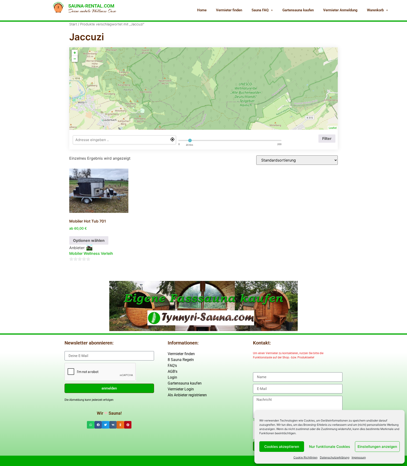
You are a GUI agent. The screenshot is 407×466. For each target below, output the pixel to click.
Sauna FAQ (260, 10)
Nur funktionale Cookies (329, 446)
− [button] (74, 58)
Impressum (359, 457)
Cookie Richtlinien (305, 457)
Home (202, 10)
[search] (124, 139)
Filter (327, 138)
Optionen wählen (89, 240)
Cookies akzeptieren (281, 446)
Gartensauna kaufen (298, 10)
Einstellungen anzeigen (377, 446)
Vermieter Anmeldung (340, 10)
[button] (90, 425)
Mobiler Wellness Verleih (91, 253)
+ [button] (74, 52)
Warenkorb (375, 10)
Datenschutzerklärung (334, 457)
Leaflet (333, 128)
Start (73, 24)
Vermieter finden (229, 10)
